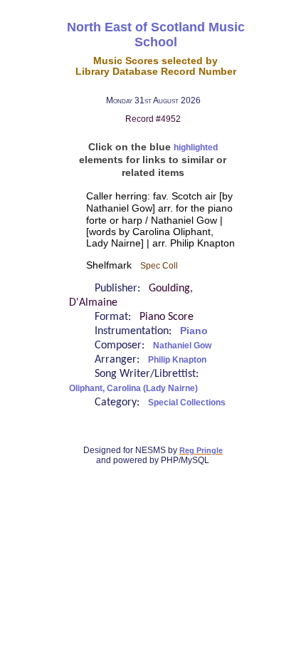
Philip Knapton (177, 360)
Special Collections (187, 403)
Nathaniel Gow (182, 346)
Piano (194, 331)
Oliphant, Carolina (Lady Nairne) (133, 388)
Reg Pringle (201, 450)
